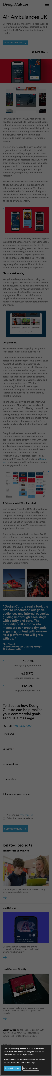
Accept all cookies (12, 1068)
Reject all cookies (30, 1068)
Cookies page (29, 1062)
